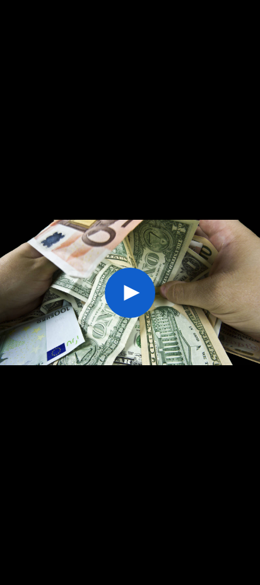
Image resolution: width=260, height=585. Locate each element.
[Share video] (247, 12)
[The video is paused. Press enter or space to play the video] (130, 293)
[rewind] (63, 293)
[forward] (196, 293)
